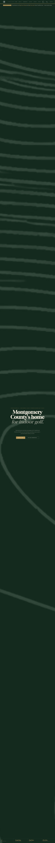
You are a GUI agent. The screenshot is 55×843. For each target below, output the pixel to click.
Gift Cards (47, 1)
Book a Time (20, 437)
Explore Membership (32, 437)
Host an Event (43, 2)
